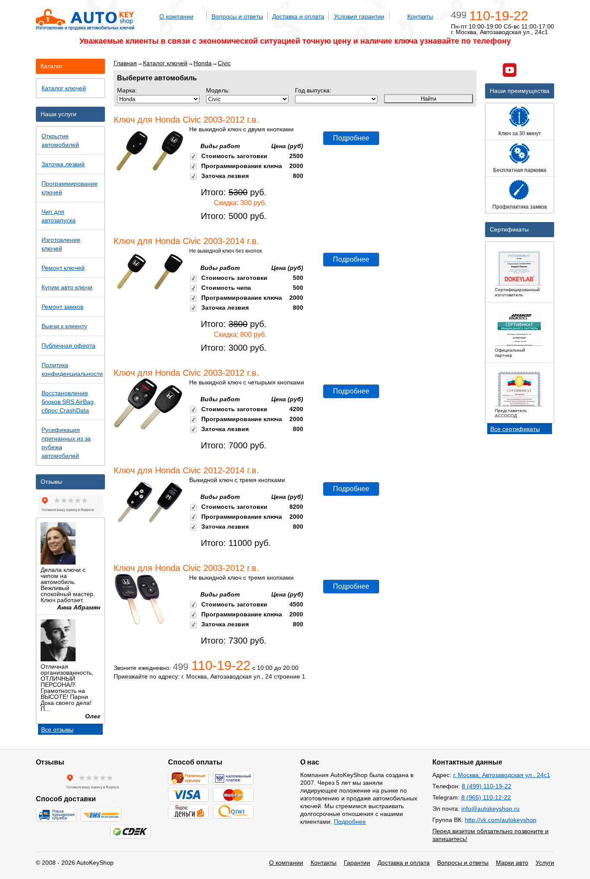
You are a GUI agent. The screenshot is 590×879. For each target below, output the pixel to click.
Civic (224, 63)
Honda (202, 63)
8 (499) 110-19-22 (486, 786)
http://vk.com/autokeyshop (500, 819)
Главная (125, 63)
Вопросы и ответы (237, 16)
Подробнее (351, 138)
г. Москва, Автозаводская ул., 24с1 (501, 774)
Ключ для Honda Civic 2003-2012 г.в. (186, 119)
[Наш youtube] (510, 71)
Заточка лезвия (225, 175)
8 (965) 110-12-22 (486, 797)
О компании (176, 16)
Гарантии (357, 862)
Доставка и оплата (298, 16)
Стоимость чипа (226, 287)
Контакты (420, 16)
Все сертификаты (515, 428)
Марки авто (512, 862)
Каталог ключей (165, 63)
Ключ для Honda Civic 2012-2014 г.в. (186, 470)
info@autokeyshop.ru (490, 808)
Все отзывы (57, 729)
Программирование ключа (241, 165)
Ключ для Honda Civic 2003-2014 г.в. (186, 241)
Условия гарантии (359, 16)
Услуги (545, 862)
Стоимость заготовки (234, 155)
